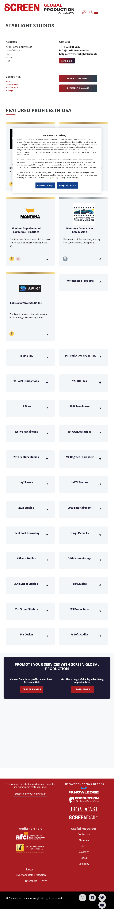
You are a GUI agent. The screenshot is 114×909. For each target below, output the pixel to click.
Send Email (67, 60)
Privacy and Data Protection (30, 875)
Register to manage (78, 88)
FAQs (84, 846)
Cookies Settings (45, 185)
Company (84, 863)
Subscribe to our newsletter (30, 793)
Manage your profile (78, 78)
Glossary (84, 852)
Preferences (30, 880)
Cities (84, 857)
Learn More (82, 689)
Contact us (84, 834)
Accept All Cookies (68, 185)
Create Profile (32, 689)
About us (84, 840)
